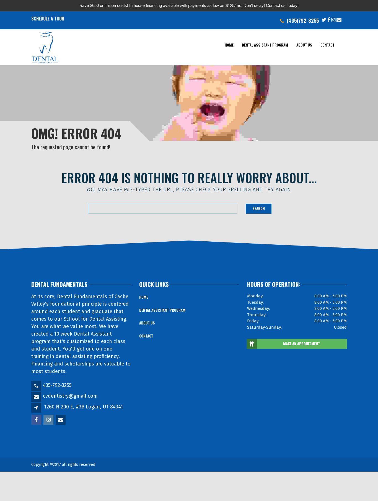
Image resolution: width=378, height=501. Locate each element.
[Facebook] (328, 19)
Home (229, 44)
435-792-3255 (57, 385)
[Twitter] (324, 19)
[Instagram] (333, 19)
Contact (327, 44)
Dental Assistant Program (265, 44)
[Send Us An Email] (338, 19)
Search (258, 208)
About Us (304, 44)
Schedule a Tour (47, 18)
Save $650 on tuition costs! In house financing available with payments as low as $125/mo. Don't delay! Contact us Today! (189, 5)
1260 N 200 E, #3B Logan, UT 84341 (83, 407)
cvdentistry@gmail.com (70, 396)
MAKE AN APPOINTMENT (301, 343)
